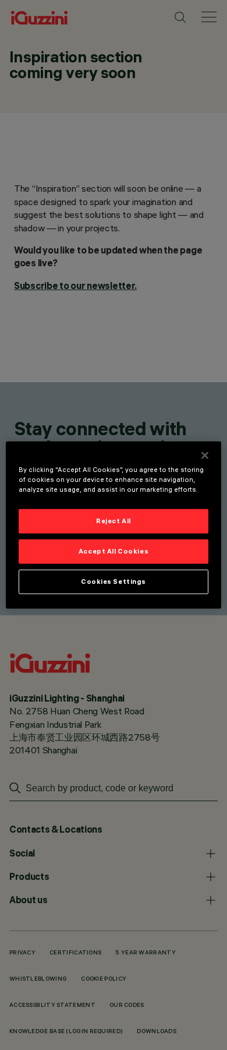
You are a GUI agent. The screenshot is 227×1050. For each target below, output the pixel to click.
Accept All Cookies (113, 551)
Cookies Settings (113, 581)
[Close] (205, 455)
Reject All (113, 521)
